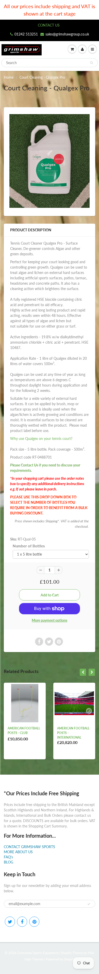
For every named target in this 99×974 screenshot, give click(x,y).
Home (8, 77)
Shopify (66, 953)
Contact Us (29, 465)
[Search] (91, 63)
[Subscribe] (89, 904)
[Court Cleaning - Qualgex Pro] (49, 161)
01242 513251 (26, 34)
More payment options (49, 620)
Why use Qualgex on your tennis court (40, 438)
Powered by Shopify (60, 959)
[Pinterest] (34, 922)
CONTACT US (49, 25)
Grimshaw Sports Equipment (38, 953)
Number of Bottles (29, 546)
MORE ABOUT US (18, 852)
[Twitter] (10, 922)
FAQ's (8, 857)
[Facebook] (22, 922)
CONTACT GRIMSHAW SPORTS (29, 847)
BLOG (8, 862)
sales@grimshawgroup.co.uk (67, 34)
